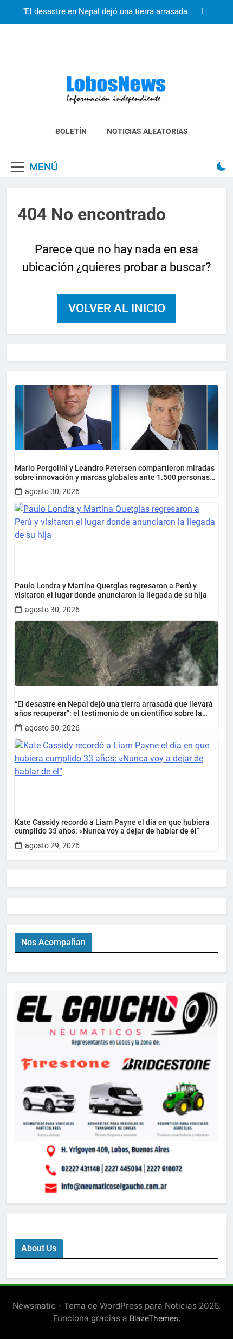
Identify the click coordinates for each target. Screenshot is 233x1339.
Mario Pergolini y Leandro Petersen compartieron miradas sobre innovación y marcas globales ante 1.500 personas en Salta (115, 473)
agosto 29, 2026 (52, 845)
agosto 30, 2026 (52, 491)
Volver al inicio (116, 308)
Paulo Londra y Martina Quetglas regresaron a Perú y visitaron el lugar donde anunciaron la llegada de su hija (111, 590)
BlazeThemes (154, 1318)
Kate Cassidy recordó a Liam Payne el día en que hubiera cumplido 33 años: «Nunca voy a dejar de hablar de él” (112, 827)
